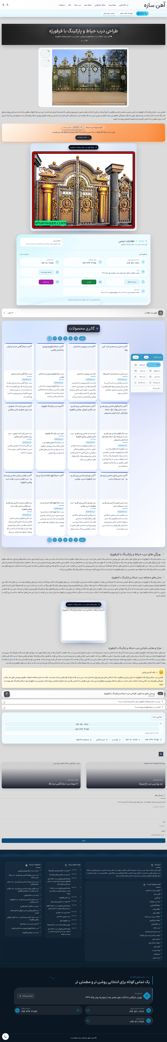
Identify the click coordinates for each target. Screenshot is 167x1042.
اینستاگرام (46, 282)
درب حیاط (77, 5)
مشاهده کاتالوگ (131, 282)
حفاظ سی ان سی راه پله (152, 916)
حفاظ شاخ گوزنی (100, 5)
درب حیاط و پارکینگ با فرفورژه (149, 112)
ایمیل (163, 830)
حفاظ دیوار (88, 5)
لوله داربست (156, 950)
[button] (83, 701)
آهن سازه (107, 36)
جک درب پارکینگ (155, 901)
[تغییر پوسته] (7, 4)
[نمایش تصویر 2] (45, 63)
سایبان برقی (156, 939)
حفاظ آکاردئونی (155, 905)
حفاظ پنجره (112, 5)
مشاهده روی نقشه (46, 272)
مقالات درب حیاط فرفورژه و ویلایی (91, 36)
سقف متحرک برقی (154, 942)
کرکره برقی (157, 946)
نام (164, 821)
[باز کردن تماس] (5, 1036)
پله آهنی (157, 897)
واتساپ (89, 282)
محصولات (62, 5)
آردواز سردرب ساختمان (153, 890)
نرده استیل (156, 957)
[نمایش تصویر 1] (45, 53)
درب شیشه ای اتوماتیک (152, 931)
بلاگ (69, 5)
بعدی (82, 338)
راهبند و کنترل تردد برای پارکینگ (150, 935)
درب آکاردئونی (123, 5)
